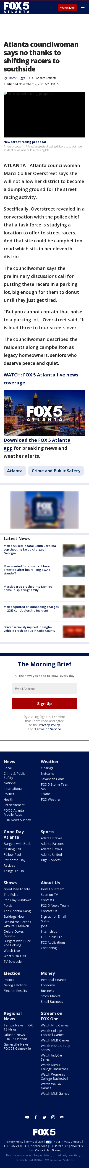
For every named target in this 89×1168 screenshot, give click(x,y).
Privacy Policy (49, 725)
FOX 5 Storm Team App (55, 786)
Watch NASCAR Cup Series (55, 1048)
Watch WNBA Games (51, 1086)
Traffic (45, 794)
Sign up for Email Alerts (53, 918)
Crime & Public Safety (14, 775)
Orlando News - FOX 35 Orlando (15, 1037)
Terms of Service (47, 729)
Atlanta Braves (52, 838)
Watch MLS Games (55, 1093)
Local (8, 768)
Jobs (44, 926)
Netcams (47, 773)
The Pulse (11, 894)
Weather (50, 761)
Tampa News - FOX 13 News (18, 1027)
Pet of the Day (14, 860)
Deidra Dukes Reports (14, 933)
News (9, 761)
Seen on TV (49, 894)
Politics (9, 794)
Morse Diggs (17, 78)
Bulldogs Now (14, 916)
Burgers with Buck (17, 843)
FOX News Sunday (17, 820)
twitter (44, 1117)
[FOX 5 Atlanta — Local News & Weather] (17, 7)
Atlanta (52, 78)
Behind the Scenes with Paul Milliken (17, 924)
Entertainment (14, 805)
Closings (47, 768)
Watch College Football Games (52, 1032)
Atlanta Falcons (52, 843)
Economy (48, 985)
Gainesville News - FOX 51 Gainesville (17, 1046)
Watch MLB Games (55, 1040)
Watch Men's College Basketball (54, 1067)
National (10, 783)
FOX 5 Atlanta (36, 78)
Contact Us (49, 911)
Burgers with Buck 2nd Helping (17, 943)
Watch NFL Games (55, 1025)
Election (12, 973)
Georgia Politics (15, 985)
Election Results (15, 990)
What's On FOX (15, 956)
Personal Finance (53, 980)
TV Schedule (13, 961)
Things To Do (14, 871)
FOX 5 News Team (55, 905)
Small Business (52, 1001)
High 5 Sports (51, 860)
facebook (35, 1117)
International (13, 788)
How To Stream (52, 889)
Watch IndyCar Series (51, 1057)
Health (8, 799)
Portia (8, 905)
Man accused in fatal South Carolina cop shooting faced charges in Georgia (30, 549)
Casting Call (12, 849)
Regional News (13, 1016)
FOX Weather (50, 799)
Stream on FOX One (51, 1016)
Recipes (9, 865)
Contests (47, 900)
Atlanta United (51, 854)
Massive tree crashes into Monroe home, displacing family (28, 588)
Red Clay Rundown (17, 900)
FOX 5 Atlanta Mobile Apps (14, 812)
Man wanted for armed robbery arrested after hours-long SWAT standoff (27, 569)
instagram (53, 1117)
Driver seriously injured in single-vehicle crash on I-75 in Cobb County (29, 629)
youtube (27, 1117)
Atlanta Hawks (51, 849)
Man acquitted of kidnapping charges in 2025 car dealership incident (31, 608)
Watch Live (67, 7)
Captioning (49, 948)
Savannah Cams (53, 779)
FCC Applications (53, 942)
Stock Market (50, 996)
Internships (49, 931)
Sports (47, 831)
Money (48, 973)
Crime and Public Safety (56, 470)
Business (47, 990)
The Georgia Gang (17, 911)
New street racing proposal (25, 142)
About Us (50, 882)
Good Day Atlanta (14, 834)
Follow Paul (12, 854)
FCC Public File (51, 937)
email (61, 1117)
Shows (10, 882)
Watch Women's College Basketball (54, 1076)
